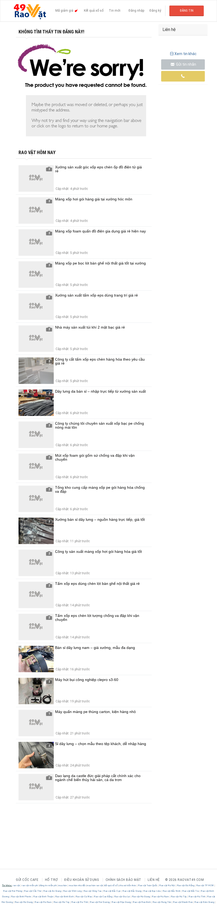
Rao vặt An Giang (52, 891)
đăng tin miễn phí (48, 885)
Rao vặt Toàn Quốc (148, 885)
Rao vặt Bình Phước (21, 896)
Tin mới (114, 10)
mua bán (62, 885)
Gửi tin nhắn (185, 64)
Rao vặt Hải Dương (100, 902)
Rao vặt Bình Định (64, 896)
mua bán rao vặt (95, 885)
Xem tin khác (185, 54)
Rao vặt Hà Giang (141, 896)
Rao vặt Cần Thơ (33, 891)
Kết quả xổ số (93, 10)
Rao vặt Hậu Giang (121, 902)
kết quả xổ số (111, 885)
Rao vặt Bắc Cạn (112, 891)
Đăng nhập (136, 10)
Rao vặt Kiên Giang (204, 902)
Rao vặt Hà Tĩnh (197, 896)
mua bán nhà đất (77, 885)
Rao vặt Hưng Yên (162, 902)
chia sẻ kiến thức (127, 885)
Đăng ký (155, 10)
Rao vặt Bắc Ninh (171, 891)
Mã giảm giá (64, 10)
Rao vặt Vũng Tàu (92, 891)
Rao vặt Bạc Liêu (152, 891)
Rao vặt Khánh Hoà (183, 902)
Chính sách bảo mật (123, 880)
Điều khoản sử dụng (81, 880)
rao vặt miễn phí (30, 885)
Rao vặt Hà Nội (167, 885)
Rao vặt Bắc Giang (132, 891)
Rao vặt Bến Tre (191, 891)
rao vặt (16, 885)
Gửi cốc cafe (27, 880)
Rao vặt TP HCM (205, 885)
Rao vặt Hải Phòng (13, 891)
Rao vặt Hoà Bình (141, 902)
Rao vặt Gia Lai (122, 896)
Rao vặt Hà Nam (160, 896)
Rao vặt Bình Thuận (43, 896)
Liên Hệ (154, 880)
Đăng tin (186, 10)
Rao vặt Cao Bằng (103, 896)
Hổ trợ (51, 880)
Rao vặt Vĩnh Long (72, 891)
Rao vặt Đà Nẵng (185, 885)
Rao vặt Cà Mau (84, 896)
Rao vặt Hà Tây (178, 896)
